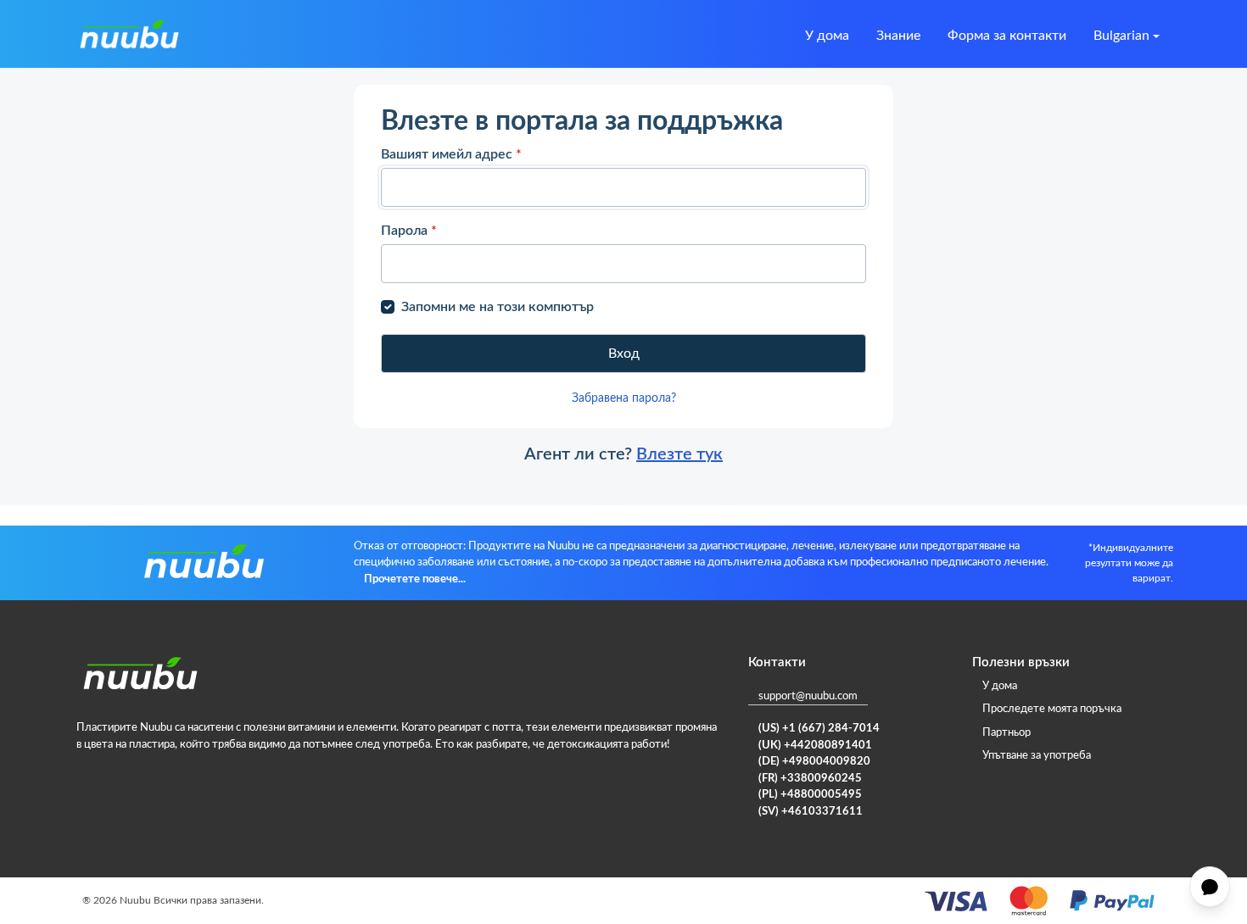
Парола (409, 230)
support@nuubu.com (808, 696)
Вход (624, 353)
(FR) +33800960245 (810, 778)
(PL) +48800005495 (810, 794)
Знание (898, 35)
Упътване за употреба (1036, 755)
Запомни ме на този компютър (497, 307)
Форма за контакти (1007, 35)
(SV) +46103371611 (810, 811)
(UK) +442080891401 (815, 745)
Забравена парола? (624, 398)
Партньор (1006, 732)
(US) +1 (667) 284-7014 (819, 728)
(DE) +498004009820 (814, 761)
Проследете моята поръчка (1051, 709)
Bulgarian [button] (1121, 35)
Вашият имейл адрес (451, 154)
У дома (827, 35)
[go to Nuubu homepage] (129, 36)
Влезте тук (679, 454)
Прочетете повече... (415, 579)
